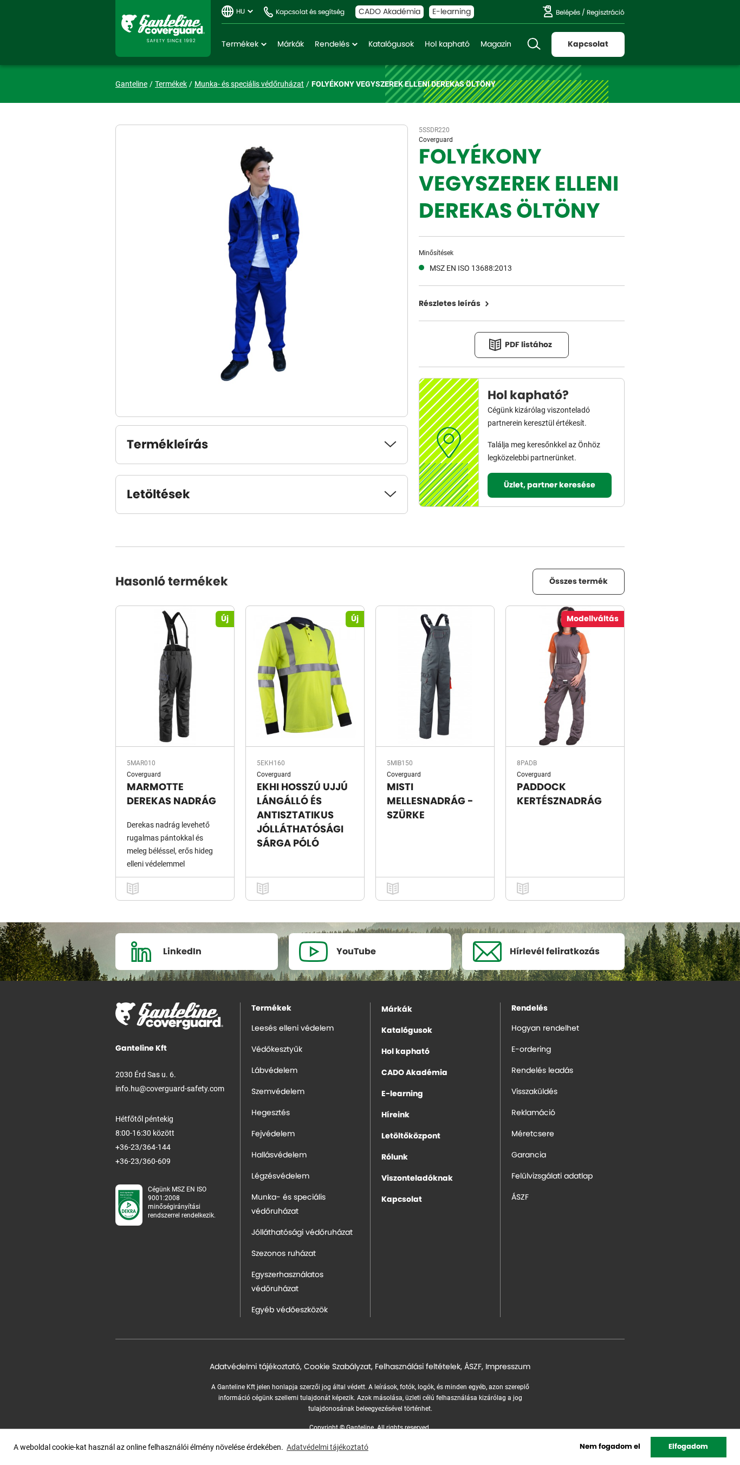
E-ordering (531, 1049)
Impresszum (507, 1367)
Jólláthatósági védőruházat (302, 1232)
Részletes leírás (450, 304)
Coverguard (436, 139)
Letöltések (158, 494)
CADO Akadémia (389, 12)
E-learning (451, 12)
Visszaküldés (534, 1092)
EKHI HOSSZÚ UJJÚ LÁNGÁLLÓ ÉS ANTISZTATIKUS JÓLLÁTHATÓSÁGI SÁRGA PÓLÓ (302, 816)
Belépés (568, 12)
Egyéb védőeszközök (289, 1310)
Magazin (496, 44)
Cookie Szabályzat (337, 1367)
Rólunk (394, 1157)
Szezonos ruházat (283, 1254)
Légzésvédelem (280, 1176)
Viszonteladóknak (417, 1178)
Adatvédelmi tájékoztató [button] (327, 1447)
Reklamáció (533, 1113)
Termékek (240, 44)
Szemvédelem (277, 1092)
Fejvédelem (273, 1134)
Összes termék (578, 581)
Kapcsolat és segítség (310, 12)
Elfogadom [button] (688, 1446)
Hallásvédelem (279, 1155)
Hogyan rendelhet (545, 1028)
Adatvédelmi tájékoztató (255, 1367)
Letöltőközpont (410, 1136)
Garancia (528, 1155)
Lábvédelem (274, 1071)
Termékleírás (167, 445)
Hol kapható (447, 44)
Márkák (290, 44)
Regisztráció (606, 12)
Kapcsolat (588, 44)
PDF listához (528, 345)
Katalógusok (391, 44)
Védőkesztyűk (276, 1049)
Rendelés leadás (542, 1071)
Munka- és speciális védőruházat (249, 84)
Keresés (534, 44)
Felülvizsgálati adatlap (552, 1176)
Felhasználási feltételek (417, 1367)
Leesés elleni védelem (292, 1028)
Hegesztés (270, 1113)
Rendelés (332, 44)
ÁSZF (520, 1197)
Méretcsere (532, 1134)
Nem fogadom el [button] (610, 1446)
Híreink (395, 1115)
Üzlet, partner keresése (549, 485)
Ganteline (163, 28)
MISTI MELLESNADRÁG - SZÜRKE (430, 802)
